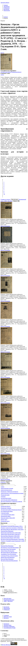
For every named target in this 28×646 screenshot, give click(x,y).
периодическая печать (6, 490)
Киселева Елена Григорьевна (8, 549)
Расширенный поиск (9, 599)
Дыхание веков (7, 625)
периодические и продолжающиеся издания (12, 493)
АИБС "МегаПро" (8, 601)
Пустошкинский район (7, 511)
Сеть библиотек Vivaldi (9, 627)
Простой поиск (7, 598)
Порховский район (5, 516)
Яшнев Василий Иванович (8, 557)
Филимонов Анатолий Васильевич (10, 547)
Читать (2, 52)
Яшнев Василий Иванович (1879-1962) (11, 532)
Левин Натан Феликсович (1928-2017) (10, 534)
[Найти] (15, 485)
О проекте (6, 615)
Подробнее (7, 226)
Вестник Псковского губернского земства (11, 501)
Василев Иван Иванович (7, 559)
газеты (2, 74)
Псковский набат (5, 495)
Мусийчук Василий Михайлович (9, 560)
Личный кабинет (5, 2)
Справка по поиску (5, 199)
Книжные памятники (9, 626)
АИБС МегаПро (8, 201)
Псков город (4, 519)
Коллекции (6, 9)
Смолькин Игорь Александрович (9, 555)
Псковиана (6, 623)
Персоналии (7, 10)
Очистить (3, 482)
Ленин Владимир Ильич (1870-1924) (10, 537)
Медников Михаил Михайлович (9, 552)
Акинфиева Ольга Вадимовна (8, 554)
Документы (6, 6)
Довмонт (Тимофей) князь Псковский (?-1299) (12, 541)
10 (4, 194)
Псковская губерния (6, 508)
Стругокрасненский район (7, 514)
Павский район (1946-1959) (8, 518)
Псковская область (5, 506)
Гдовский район (5, 513)
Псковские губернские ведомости (9, 491)
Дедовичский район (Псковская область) (11, 72)
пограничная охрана (6, 498)
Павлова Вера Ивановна (7, 531)
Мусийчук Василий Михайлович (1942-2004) (12, 539)
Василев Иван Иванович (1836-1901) (10, 536)
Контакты (6, 618)
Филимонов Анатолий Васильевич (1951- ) (12, 526)
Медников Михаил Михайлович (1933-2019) (12, 529)
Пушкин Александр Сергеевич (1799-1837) (12, 527)
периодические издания (7, 488)
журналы (3, 496)
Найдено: (16, 201)
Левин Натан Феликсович (7, 550)
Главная (6, 5)
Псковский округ (5, 521)
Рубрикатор (7, 7)
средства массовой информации (9, 499)
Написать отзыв (8, 616)
